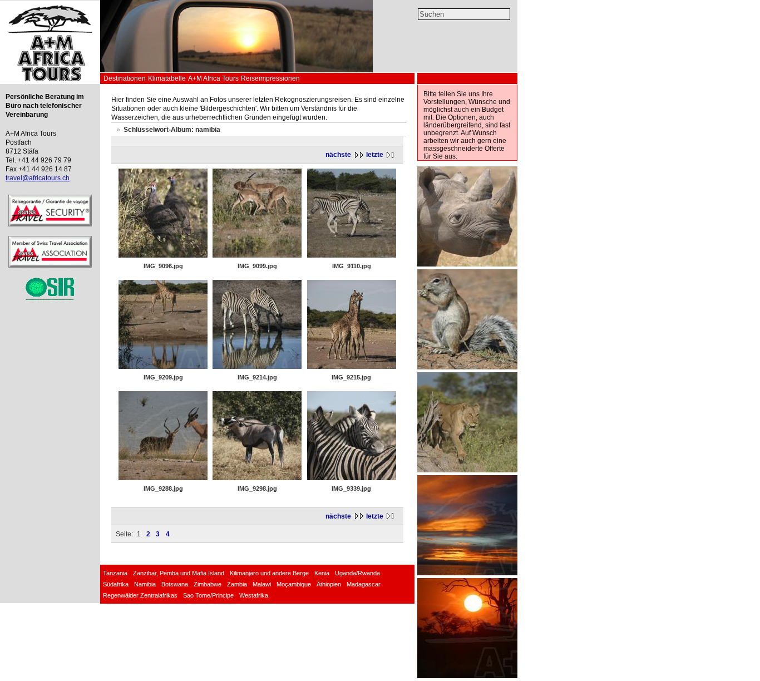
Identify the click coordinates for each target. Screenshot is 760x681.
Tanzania (115, 573)
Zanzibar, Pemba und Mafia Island (178, 573)
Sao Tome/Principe (208, 595)
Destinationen (124, 78)
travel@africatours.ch (38, 178)
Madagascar (364, 584)
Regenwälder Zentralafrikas (140, 595)
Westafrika (253, 595)
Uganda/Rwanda (357, 573)
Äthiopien (329, 584)
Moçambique (294, 584)
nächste (338, 155)
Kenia (321, 573)
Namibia (145, 584)
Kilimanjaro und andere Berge (269, 573)
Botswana (174, 584)
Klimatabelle (167, 78)
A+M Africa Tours (213, 78)
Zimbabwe (207, 584)
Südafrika (116, 584)
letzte (374, 155)
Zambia (237, 584)
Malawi (262, 584)
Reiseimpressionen (270, 78)
